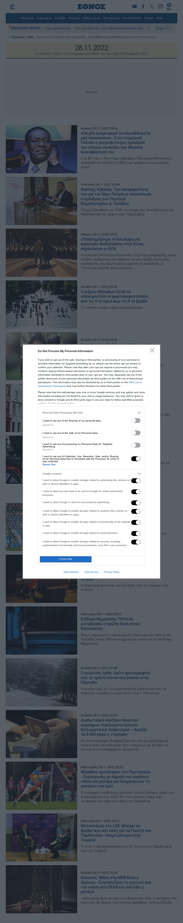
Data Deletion (71, 572)
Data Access (91, 572)
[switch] (135, 420)
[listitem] (91, 413)
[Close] (153, 351)
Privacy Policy (112, 572)
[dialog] (91, 461)
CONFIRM (65, 559)
